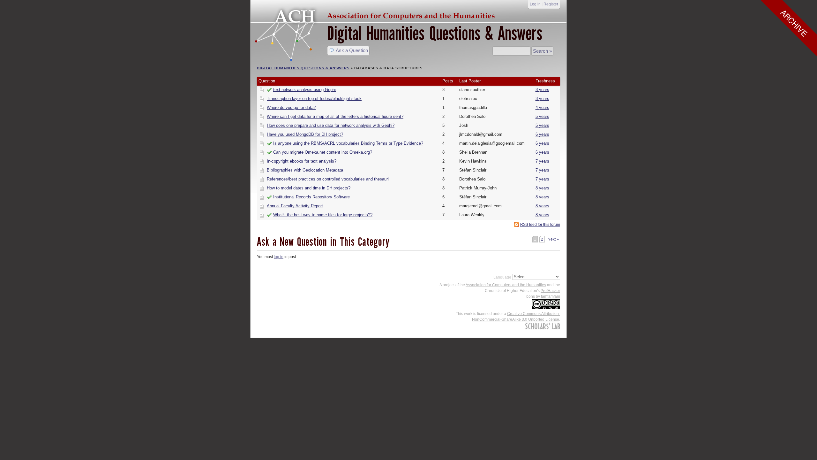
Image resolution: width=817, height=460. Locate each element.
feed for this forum (540, 224)
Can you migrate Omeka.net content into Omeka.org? (322, 152)
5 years (542, 116)
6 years (542, 134)
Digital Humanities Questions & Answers (434, 33)
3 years (542, 90)
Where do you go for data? (291, 107)
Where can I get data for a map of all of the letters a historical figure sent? (335, 116)
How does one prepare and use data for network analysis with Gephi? (330, 125)
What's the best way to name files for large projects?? (322, 215)
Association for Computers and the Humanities (506, 285)
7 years (542, 161)
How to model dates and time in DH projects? (308, 188)
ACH (376, 15)
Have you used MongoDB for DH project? (305, 134)
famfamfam (550, 296)
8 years (542, 188)
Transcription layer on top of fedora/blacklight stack (314, 98)
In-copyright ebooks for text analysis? (301, 161)
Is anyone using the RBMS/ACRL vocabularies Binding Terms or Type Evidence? (348, 143)
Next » (553, 239)
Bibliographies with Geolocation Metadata (305, 170)
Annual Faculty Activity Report (295, 206)
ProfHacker (550, 290)
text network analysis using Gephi (304, 90)
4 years (542, 107)
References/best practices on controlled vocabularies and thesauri (328, 179)
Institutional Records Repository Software (311, 197)
